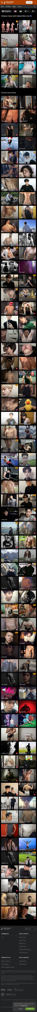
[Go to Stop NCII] (11, 994)
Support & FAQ (22, 961)
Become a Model (6, 961)
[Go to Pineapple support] (3, 994)
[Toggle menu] (2, 2)
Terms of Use (22, 940)
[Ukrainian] (20, 11)
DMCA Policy (22, 943)
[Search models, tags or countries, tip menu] (34, 6)
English (29, 928)
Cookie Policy (24, 1005)
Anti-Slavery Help (23, 952)
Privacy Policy (22, 937)
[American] (15, 11)
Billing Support (22, 964)
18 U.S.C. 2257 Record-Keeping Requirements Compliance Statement (18, 999)
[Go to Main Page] (11, 2)
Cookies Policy (23, 946)
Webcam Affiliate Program (8, 967)
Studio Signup (5, 964)
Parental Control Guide (24, 949)
